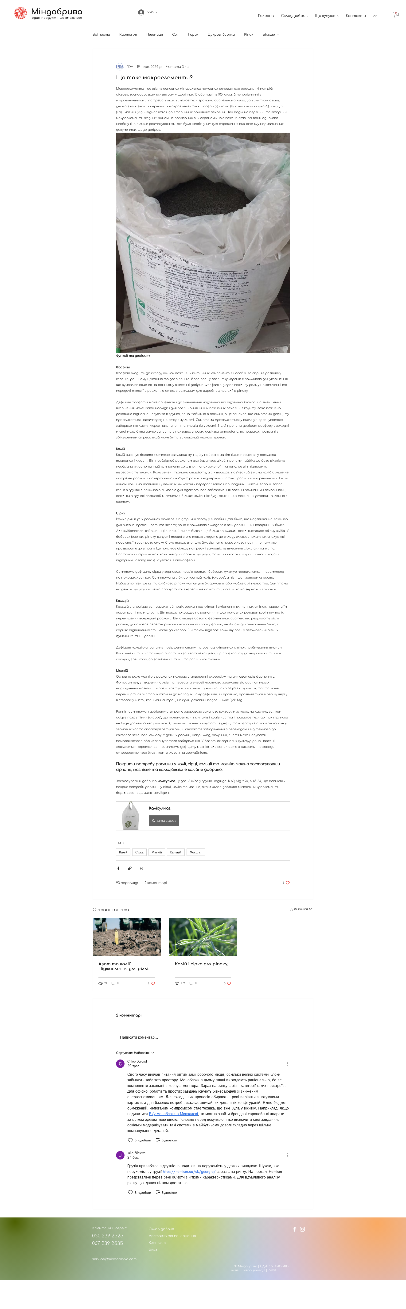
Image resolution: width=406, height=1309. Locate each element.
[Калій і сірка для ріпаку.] (203, 937)
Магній (157, 852)
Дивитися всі (301, 909)
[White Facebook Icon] (294, 1229)
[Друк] (141, 868)
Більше (269, 34)
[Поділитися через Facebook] (118, 868)
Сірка (139, 852)
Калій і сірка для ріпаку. (201, 964)
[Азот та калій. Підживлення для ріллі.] (127, 937)
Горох (193, 34)
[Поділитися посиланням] (130, 868)
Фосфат (196, 852)
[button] (396, 15)
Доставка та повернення (172, 1236)
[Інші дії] (287, 1064)
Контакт (157, 1242)
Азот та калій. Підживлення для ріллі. (123, 966)
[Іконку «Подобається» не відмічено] (130, 1140)
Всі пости (101, 34)
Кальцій (176, 852)
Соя (175, 34)
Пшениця (154, 34)
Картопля (128, 34)
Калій (123, 852)
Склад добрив (161, 1229)
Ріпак (248, 34)
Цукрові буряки (221, 34)
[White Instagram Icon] (302, 1229)
